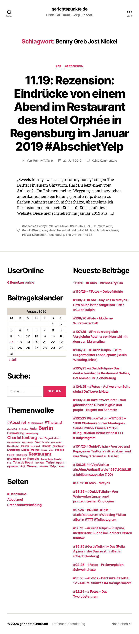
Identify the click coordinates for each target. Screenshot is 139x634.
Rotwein (33, 458)
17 (11, 342)
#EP (58, 66)
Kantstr (46, 445)
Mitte (51, 450)
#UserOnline (17, 494)
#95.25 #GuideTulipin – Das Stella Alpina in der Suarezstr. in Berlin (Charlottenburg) (99, 551)
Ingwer (25, 445)
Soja (9, 463)
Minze (44, 450)
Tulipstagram (55, 462)
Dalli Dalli (85, 226)
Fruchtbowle (42, 442)
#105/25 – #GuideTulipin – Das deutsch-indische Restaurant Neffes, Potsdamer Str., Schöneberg (101, 373)
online (20, 282)
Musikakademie (107, 230)
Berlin (73, 226)
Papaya (59, 449)
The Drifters (74, 234)
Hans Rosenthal (59, 230)
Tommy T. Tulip (43, 160)
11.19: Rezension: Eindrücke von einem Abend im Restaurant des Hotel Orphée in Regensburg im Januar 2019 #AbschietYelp (69, 113)
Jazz (92, 230)
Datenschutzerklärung (24, 505)
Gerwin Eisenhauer (34, 230)
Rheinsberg (14, 458)
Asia (33, 429)
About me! (15, 499)
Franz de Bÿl (27, 442)
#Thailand (53, 422)
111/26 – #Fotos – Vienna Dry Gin (98, 283)
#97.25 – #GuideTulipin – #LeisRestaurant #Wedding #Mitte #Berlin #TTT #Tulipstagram (99, 514)
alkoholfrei (12, 429)
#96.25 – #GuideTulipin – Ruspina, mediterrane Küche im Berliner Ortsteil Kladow (102, 533)
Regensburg (56, 234)
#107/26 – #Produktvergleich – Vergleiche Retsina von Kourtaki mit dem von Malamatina (100, 336)
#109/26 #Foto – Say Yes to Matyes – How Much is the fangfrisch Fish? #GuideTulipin (101, 305)
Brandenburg (32, 434)
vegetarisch (12, 466)
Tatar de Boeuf (23, 462)
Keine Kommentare (104, 160)
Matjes (25, 449)
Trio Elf (87, 234)
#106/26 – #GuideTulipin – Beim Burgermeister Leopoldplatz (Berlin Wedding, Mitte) (100, 355)
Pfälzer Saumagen (34, 234)
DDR (41, 438)
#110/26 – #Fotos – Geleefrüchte (98, 291)
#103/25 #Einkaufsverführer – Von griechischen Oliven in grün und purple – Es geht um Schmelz (99, 405)
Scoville (57, 459)
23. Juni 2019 (72, 160)
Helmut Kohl (79, 230)
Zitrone (60, 466)
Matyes (35, 449)
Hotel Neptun (13, 446)
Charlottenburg (22, 437)
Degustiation (52, 438)
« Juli (12, 359)
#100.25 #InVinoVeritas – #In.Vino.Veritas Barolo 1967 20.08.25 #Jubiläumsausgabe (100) (102, 469)
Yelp (53, 466)
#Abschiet (29, 226)
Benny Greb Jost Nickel (52, 226)
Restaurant (40, 454)
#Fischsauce (35, 422)
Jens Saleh (36, 446)
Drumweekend (102, 226)
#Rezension (74, 66)
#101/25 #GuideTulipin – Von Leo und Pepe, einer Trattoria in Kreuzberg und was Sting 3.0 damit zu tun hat (102, 451)
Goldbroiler (56, 442)
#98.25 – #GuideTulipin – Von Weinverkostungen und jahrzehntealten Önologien (95, 496)
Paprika (10, 455)
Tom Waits (40, 463)
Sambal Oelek (47, 459)
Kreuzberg (13, 449)
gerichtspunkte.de (69, 9)
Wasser (32, 466)
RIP (24, 459)
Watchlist (43, 466)
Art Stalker (23, 429)
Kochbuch (58, 445)
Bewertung (15, 433)
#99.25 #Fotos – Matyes (91, 483)
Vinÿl (23, 466)
